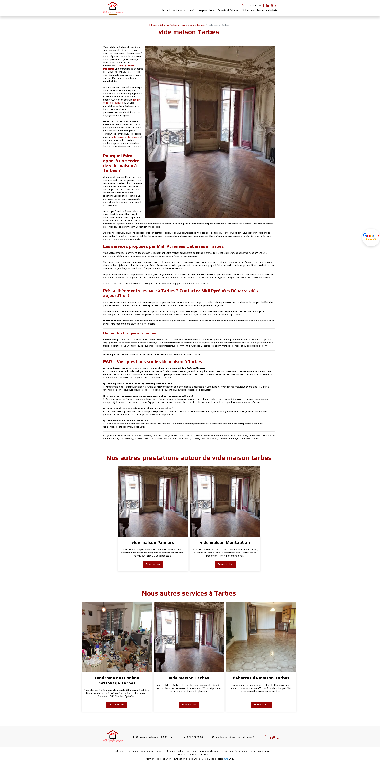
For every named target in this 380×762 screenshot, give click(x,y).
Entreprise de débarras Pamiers (216, 751)
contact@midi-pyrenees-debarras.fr (235, 737)
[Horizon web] (226, 759)
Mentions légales (155, 758)
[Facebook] (263, 5)
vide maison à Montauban (125, 136)
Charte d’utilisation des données (182, 758)
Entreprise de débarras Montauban (144, 751)
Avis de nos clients (371, 237)
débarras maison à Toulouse (122, 101)
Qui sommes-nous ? (183, 10)
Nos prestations (206, 10)
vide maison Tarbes (189, 678)
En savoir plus (153, 564)
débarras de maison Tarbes (261, 678)
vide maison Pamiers (153, 542)
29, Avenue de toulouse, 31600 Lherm (154, 737)
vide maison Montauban (225, 542)
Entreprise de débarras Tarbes (181, 751)
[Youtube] (272, 5)
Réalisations (248, 10)
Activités (119, 751)
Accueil (166, 10)
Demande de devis (267, 10)
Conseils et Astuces (228, 10)
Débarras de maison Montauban (252, 751)
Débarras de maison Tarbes (193, 754)
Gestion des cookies (212, 758)
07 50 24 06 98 (195, 737)
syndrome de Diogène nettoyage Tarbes (116, 680)
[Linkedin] (267, 5)
